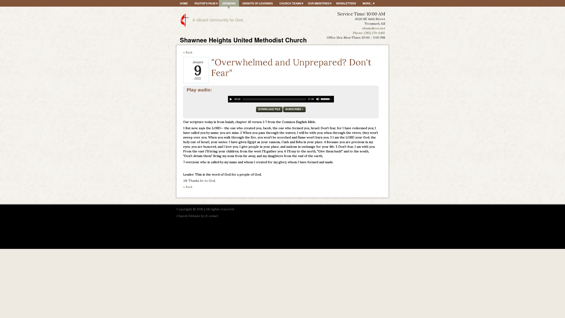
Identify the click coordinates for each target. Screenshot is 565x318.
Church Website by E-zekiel (197, 216)
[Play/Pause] (231, 99)
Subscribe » (294, 109)
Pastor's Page (205, 3)
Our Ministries (319, 3)
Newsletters (346, 3)
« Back (187, 52)
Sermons (229, 3)
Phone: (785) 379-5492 (369, 33)
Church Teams (290, 3)
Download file (269, 109)
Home (184, 3)
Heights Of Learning (257, 3)
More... (368, 3)
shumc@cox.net (373, 28)
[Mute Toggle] (318, 99)
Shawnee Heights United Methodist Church (243, 39)
